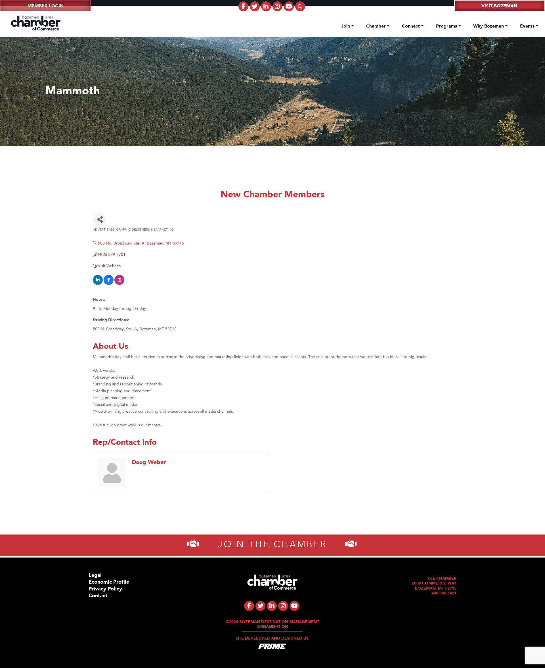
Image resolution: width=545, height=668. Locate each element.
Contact (98, 595)
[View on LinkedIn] (98, 283)
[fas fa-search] (300, 6)
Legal (95, 575)
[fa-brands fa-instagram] (277, 6)
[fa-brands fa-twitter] (255, 6)
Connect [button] (411, 26)
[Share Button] (99, 219)
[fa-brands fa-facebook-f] (243, 6)
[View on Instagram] (119, 283)
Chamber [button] (376, 26)
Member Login (46, 6)
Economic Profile (109, 582)
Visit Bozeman (499, 6)
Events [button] (528, 26)
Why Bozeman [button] (489, 26)
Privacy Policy (105, 588)
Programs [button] (447, 26)
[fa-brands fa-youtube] (289, 6)
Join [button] (346, 26)
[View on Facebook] (109, 283)
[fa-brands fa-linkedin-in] (266, 6)
